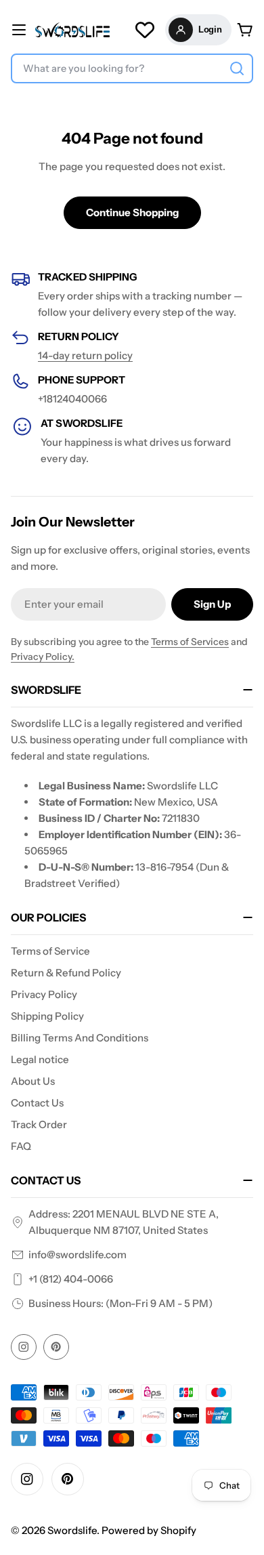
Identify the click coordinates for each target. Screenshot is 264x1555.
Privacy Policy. (42, 656)
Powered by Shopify (149, 1530)
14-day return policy (85, 355)
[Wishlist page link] (144, 29)
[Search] (236, 68)
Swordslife (72, 1530)
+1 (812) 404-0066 (70, 1278)
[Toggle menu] (19, 30)
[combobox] (132, 68)
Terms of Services (190, 642)
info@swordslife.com (77, 1254)
